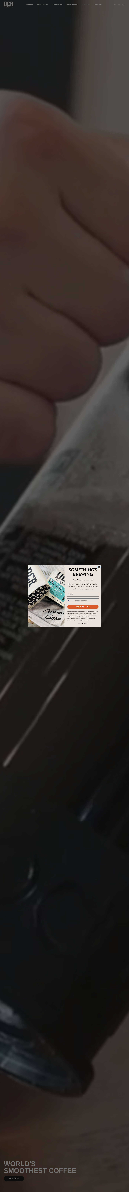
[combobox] (70, 601)
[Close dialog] (99, 567)
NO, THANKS (82, 623)
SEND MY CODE (83, 607)
